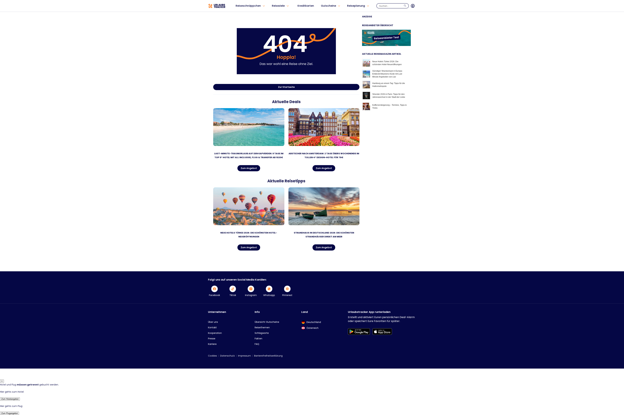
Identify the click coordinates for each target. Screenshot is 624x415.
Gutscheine (328, 6)
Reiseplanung (356, 6)
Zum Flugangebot (9, 413)
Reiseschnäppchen (248, 6)
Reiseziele (278, 6)
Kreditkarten (306, 6)
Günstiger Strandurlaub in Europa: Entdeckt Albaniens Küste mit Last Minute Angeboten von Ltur (387, 74)
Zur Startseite (286, 87)
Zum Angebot (249, 168)
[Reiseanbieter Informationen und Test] (386, 45)
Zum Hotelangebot (10, 399)
